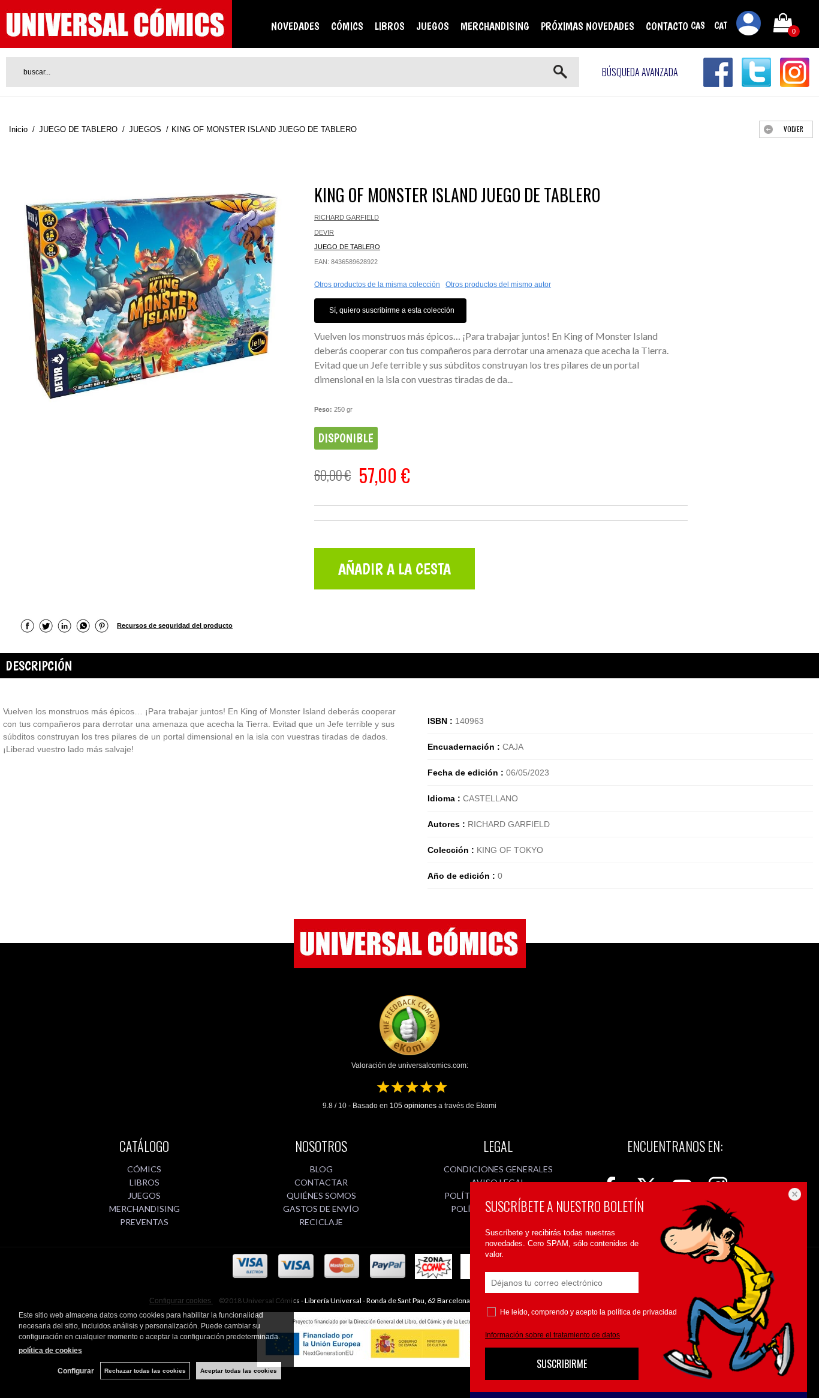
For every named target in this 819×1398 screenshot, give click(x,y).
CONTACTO (667, 26)
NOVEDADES (295, 26)
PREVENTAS (144, 1222)
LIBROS (390, 26)
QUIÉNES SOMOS (321, 1195)
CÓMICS (347, 26)
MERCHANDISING (494, 26)
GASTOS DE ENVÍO (321, 1209)
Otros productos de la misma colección (377, 284)
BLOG (321, 1169)
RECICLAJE (321, 1222)
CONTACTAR (321, 1182)
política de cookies (50, 1350)
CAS (698, 25)
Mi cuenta (748, 25)
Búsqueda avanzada (640, 72)
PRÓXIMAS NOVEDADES (587, 26)
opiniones (413, 1105)
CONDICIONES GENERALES (498, 1169)
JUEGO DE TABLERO (347, 246)
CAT (720, 25)
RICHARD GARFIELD (346, 217)
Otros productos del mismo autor (498, 284)
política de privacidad (642, 1312)
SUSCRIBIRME (562, 1364)
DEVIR (324, 232)
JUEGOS (432, 26)
